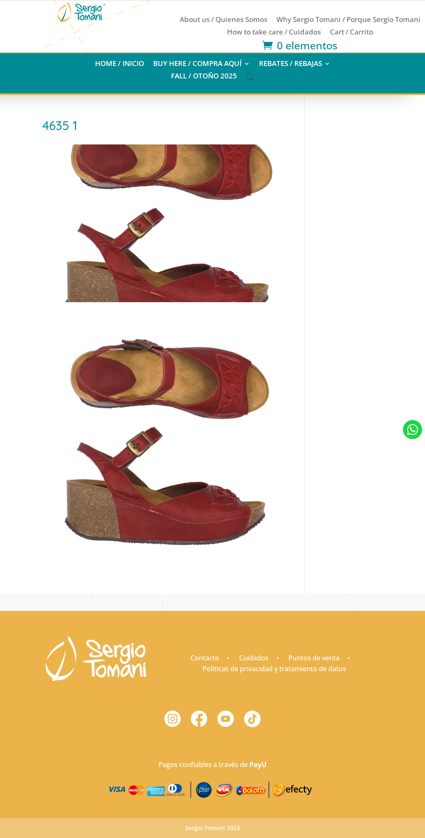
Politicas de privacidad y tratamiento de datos (274, 668)
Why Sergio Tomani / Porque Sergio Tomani (348, 20)
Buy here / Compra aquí (197, 64)
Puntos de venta (314, 657)
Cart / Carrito (351, 33)
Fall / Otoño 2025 (204, 77)
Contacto (205, 657)
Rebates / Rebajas (290, 64)
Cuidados (254, 657)
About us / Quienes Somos (223, 20)
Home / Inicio (119, 64)
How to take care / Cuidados (274, 33)
